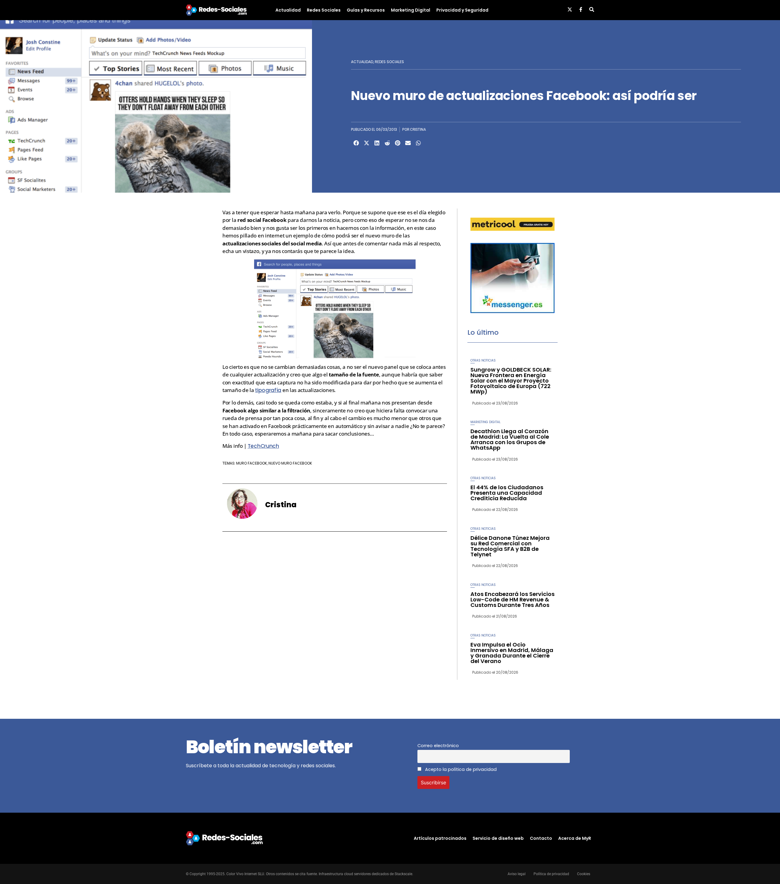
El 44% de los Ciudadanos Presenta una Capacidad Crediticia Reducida (506, 492)
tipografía (268, 390)
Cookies (583, 874)
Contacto (541, 838)
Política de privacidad (551, 874)
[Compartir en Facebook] (356, 143)
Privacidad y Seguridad (462, 10)
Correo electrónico (438, 746)
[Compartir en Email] (408, 143)
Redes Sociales (324, 10)
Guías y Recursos (366, 10)
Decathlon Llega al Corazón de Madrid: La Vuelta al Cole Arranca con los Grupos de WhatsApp (509, 439)
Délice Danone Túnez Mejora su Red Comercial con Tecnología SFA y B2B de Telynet (510, 546)
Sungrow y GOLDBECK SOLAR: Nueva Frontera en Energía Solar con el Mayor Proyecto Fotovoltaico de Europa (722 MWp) (510, 380)
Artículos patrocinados (440, 838)
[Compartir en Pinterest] (397, 143)
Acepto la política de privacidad (460, 769)
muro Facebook (251, 463)
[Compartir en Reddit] (387, 143)
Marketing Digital (410, 10)
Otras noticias (483, 360)
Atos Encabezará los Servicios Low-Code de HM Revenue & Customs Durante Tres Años (512, 599)
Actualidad (288, 10)
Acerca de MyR (574, 838)
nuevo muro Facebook (290, 463)
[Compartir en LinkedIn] (377, 143)
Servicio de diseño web (498, 838)
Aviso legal (517, 874)
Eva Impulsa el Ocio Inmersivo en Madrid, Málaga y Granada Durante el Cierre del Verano (511, 653)
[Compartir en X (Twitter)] (366, 143)
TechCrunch (263, 446)
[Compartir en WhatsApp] (418, 143)
